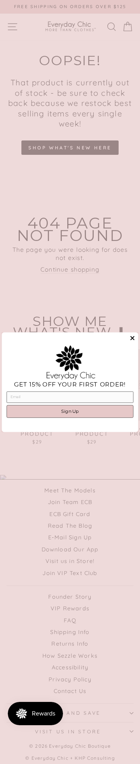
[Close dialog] (132, 338)
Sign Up (70, 411)
